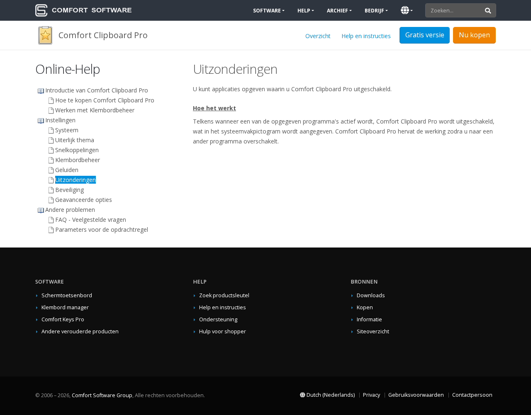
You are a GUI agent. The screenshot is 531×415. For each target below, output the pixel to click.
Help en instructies (366, 36)
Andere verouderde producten (80, 331)
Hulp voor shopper (222, 331)
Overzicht (318, 36)
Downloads (371, 295)
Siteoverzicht (373, 331)
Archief (337, 10)
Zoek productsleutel (224, 295)
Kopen (365, 307)
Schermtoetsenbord (66, 295)
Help (303, 10)
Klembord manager (65, 307)
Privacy (371, 394)
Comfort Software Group (102, 395)
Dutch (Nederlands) (330, 394)
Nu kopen (474, 34)
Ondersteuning (218, 319)
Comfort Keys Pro (62, 319)
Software (267, 10)
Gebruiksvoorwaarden (416, 394)
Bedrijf (374, 10)
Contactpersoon (472, 394)
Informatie (369, 319)
